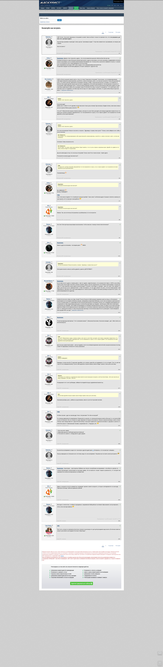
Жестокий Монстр (48, 280)
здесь (62, 555)
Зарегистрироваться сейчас (81, 583)
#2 (119, 74)
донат (109, 5)
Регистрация (117, 1)
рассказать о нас (47, 5)
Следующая (110, 32)
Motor (48, 317)
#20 (119, 443)
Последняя (118, 32)
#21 (119, 463)
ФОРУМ (76, 8)
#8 (119, 219)
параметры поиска (44, 22)
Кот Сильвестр (48, 79)
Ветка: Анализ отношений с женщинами (105, 8)
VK (116, 5)
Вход (121, 1)
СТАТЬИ (47, 8)
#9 (119, 237)
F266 (48, 97)
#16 (119, 369)
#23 (119, 499)
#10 (119, 256)
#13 (119, 312)
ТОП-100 (71, 8)
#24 (119, 520)
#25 (119, 539)
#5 (119, 158)
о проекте (42, 5)
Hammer (48, 224)
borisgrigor (48, 262)
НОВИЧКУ (65, 8)
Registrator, (60, 58)
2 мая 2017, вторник (61, 520)
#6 (119, 178)
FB (112, 5)
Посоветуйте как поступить (73, 10)
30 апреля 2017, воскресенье (64, 53)
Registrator (48, 36)
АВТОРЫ (53, 8)
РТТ (48, 205)
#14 (119, 330)
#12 (119, 294)
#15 (119, 349)
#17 (119, 388)
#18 (119, 406)
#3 (119, 92)
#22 (119, 481)
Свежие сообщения (91, 8)
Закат (48, 242)
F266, (58, 195)
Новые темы (82, 8)
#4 (119, 119)
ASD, (58, 525)
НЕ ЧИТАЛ (59, 8)
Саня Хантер (48, 525)
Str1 (48, 335)
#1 (119, 53)
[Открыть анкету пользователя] (49, 45)
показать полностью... (67, 90)
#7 (119, 201)
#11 (119, 276)
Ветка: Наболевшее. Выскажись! (58, 10)
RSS (122, 5)
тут (93, 450)
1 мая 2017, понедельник (63, 294)
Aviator (48, 58)
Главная (41, 10)
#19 (119, 425)
